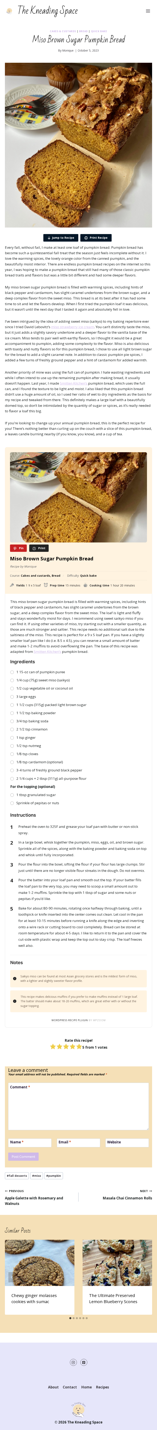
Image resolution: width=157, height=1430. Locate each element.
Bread (83, 31)
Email (64, 1142)
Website (114, 1142)
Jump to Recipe (63, 238)
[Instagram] (73, 1362)
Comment (20, 1087)
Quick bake (99, 31)
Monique (68, 50)
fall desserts (17, 1176)
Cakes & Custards (63, 31)
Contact (70, 1387)
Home (86, 1387)
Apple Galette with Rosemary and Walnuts (34, 1197)
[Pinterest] (83, 1362)
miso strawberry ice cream (72, 326)
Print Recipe (98, 238)
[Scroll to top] (146, 1424)
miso (36, 1176)
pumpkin (53, 1176)
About (53, 1387)
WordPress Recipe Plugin (70, 1020)
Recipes (102, 1387)
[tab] (70, 1318)
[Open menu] (148, 10)
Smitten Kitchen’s (74, 383)
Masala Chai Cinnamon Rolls (127, 1194)
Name (17, 1142)
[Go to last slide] (11, 1277)
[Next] (145, 1277)
